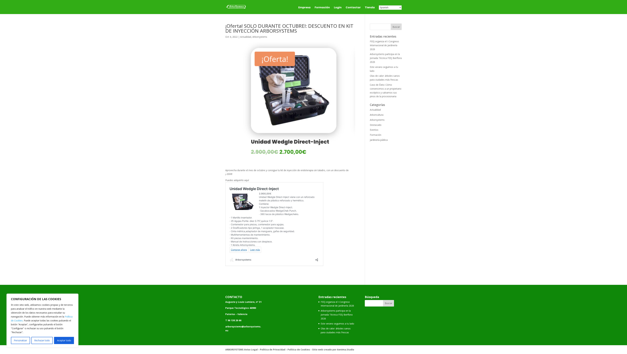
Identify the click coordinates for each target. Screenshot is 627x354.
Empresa (304, 7)
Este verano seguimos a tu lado (337, 323)
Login (338, 7)
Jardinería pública (379, 139)
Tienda (370, 7)
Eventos (374, 129)
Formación (322, 7)
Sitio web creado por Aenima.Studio (333, 349)
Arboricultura (376, 114)
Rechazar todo (42, 340)
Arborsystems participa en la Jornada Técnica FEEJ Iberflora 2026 (386, 58)
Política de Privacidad (272, 349)
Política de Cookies (299, 349)
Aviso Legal (251, 349)
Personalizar (20, 340)
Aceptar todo (64, 340)
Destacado (375, 124)
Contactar (353, 7)
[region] (42, 320)
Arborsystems (259, 36)
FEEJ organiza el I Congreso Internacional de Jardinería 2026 (384, 45)
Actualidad (245, 36)
